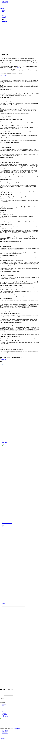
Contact (3, 715)
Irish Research (4, 714)
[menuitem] (20, 10)
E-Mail (2, 694)
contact (18, 67)
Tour (3, 711)
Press (3, 712)
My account (4, 704)
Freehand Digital (17, 728)
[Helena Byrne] (2, 8)
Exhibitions (4, 713)
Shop (3, 705)
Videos (3, 710)
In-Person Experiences (5, 716)
